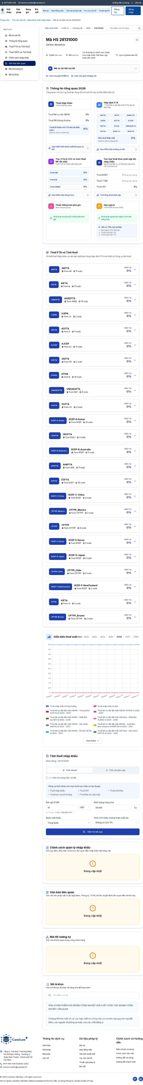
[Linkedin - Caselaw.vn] (141, 1079)
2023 (94, 637)
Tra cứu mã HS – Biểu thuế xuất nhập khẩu (31, 20)
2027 (127, 637)
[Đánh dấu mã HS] (137, 39)
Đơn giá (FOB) (52, 802)
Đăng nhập (131, 10)
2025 (111, 637)
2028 (136, 637)
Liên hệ (138, 3)
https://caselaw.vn (37, 1081)
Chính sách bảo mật (125, 1053)
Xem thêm (91, 741)
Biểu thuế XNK (51, 28)
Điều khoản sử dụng (125, 1049)
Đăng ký (116, 10)
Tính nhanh (71, 770)
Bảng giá (28, 10)
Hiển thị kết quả (95, 832)
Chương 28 (77, 28)
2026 (119, 637)
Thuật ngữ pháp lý (87, 1062)
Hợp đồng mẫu (57, 11)
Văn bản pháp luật (73, 11)
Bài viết (37, 10)
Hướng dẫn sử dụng (120, 3)
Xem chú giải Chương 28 (85, 76)
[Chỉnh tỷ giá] (74, 812)
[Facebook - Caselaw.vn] (135, 1079)
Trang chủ (4, 20)
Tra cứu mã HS (90, 11)
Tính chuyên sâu (117, 770)
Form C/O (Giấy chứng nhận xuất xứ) (111, 818)
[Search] (139, 28)
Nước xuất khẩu (53, 818)
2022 (86, 637)
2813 (88, 28)
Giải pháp (18, 10)
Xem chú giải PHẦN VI (59, 76)
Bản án (46, 11)
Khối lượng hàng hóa (104, 802)
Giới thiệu (8, 10)
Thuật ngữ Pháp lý (106, 11)
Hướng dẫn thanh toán (126, 1062)
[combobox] (85, 807)
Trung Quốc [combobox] (53, 823)
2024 (102, 637)
